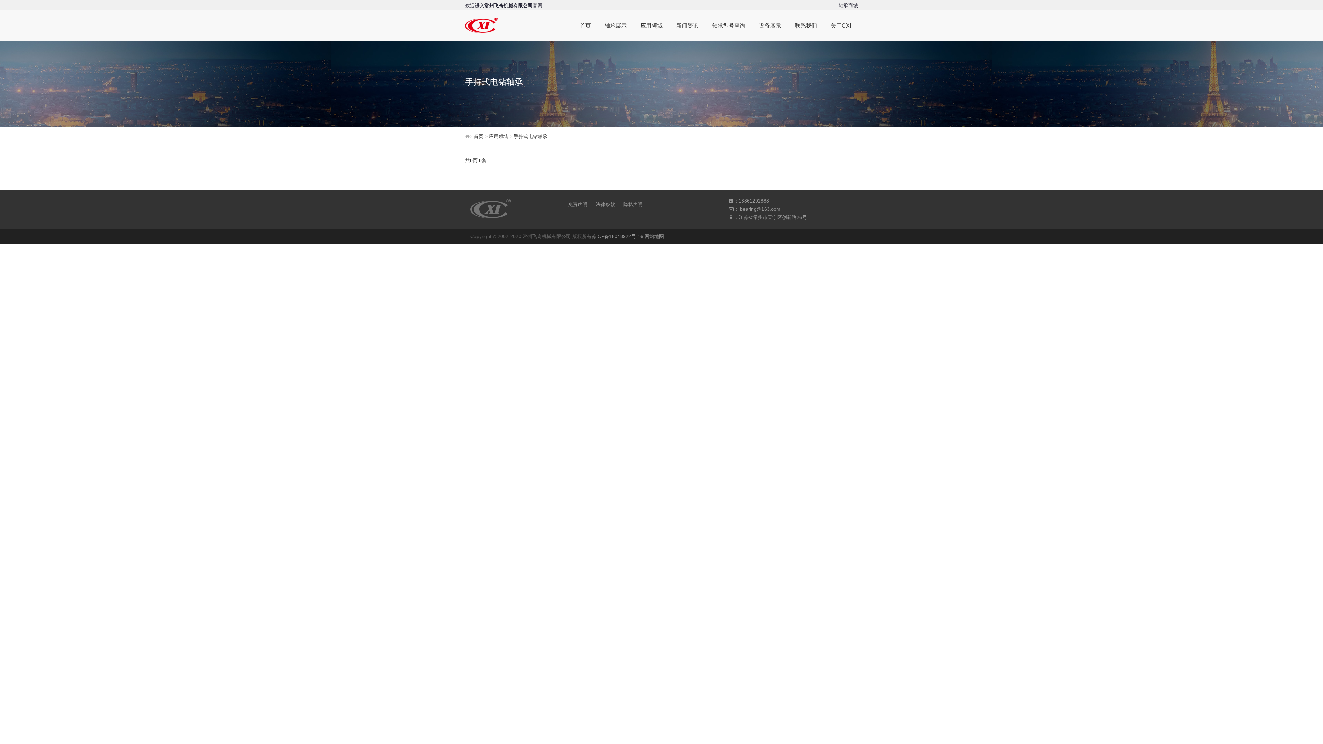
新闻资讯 (687, 26)
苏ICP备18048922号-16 (617, 236)
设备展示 (770, 26)
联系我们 (806, 26)
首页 (585, 26)
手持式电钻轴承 (530, 136)
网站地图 (654, 236)
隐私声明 (633, 204)
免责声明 (577, 204)
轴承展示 (616, 26)
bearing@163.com (760, 209)
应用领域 (651, 26)
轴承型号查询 (728, 26)
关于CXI (841, 26)
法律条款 (605, 204)
